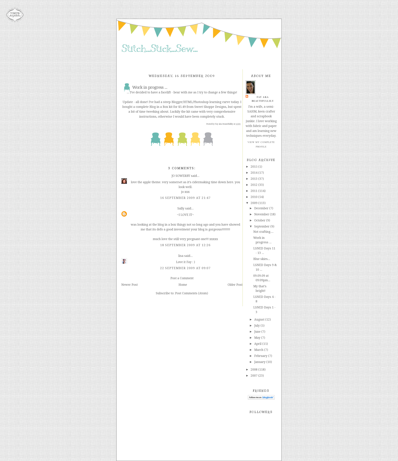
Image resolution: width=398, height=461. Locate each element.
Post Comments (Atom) (191, 293)
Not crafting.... (263, 232)
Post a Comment (182, 278)
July (257, 325)
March (259, 350)
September (262, 226)
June (257, 331)
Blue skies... (261, 259)
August (259, 319)
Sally (180, 208)
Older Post (235, 285)
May (257, 337)
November (262, 214)
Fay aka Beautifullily (263, 98)
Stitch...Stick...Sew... (160, 48)
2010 (254, 197)
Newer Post (129, 285)
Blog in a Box (158, 107)
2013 (254, 179)
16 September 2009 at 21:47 (185, 198)
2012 (254, 185)
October (260, 220)
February (261, 356)
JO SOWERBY (180, 176)
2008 (254, 369)
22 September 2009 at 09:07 (185, 268)
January (260, 362)
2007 (254, 375)
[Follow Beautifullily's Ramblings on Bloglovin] (261, 398)
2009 (254, 203)
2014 (254, 172)
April (258, 344)
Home (182, 285)
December (261, 208)
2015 (254, 166)
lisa (180, 256)
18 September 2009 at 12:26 (185, 245)
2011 (254, 191)
